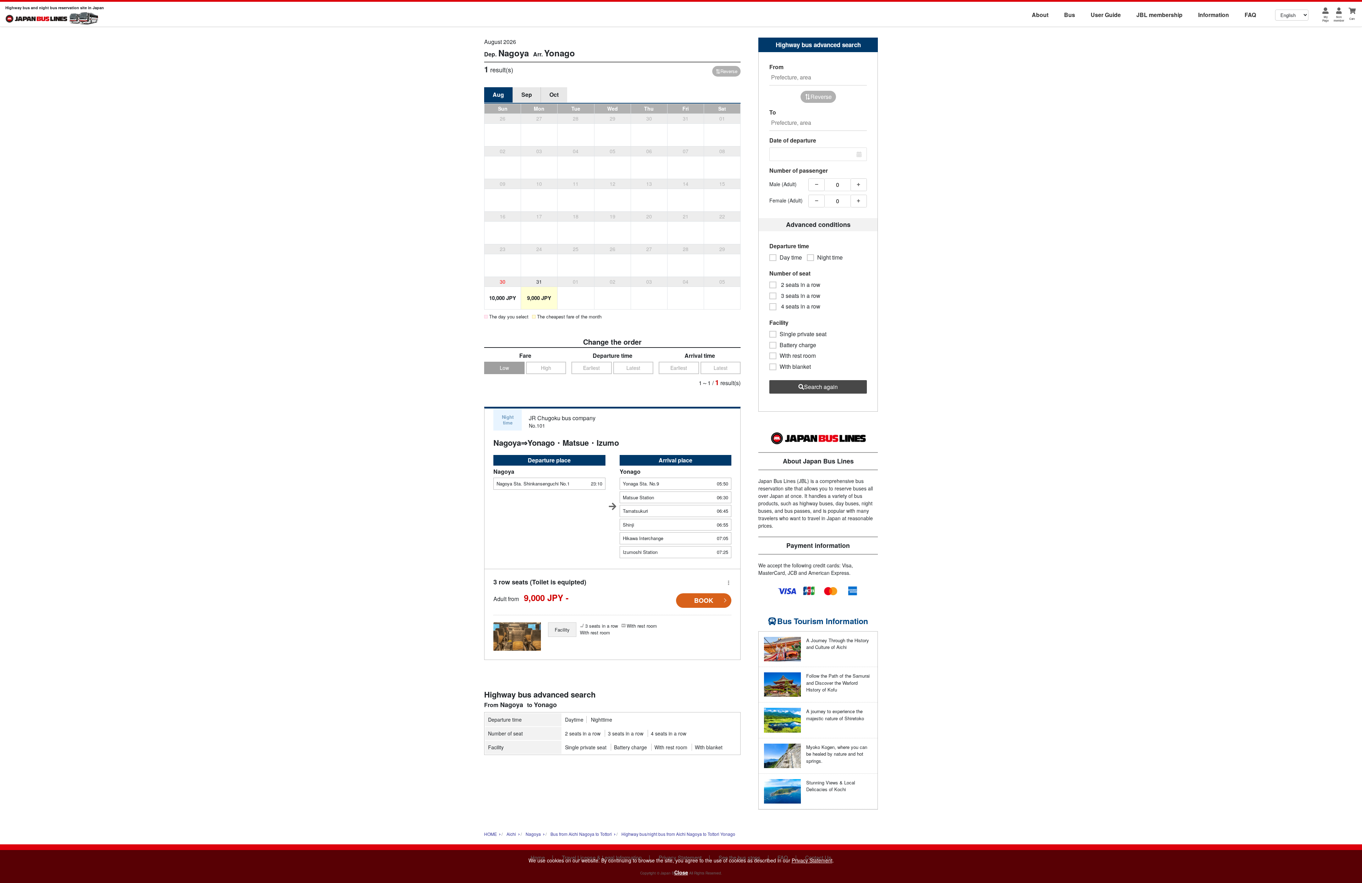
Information (1213, 15)
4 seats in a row (668, 733)
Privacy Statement (812, 860)
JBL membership (1159, 15)
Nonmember (1339, 18)
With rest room (670, 747)
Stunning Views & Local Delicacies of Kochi (830, 786)
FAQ (1250, 15)
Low (504, 367)
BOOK (703, 600)
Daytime (574, 719)
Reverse (728, 71)
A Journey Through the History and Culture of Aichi (837, 644)
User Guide (1106, 15)
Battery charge (630, 747)
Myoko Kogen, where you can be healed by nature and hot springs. (836, 754)
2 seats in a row (582, 733)
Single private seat (586, 747)
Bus (1069, 15)
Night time (830, 257)
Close (681, 872)
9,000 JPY (539, 298)
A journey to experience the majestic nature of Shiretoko (835, 715)
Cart (1352, 19)
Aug (498, 94)
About (1040, 15)
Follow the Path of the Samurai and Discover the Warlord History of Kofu (838, 682)
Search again (821, 387)
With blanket (708, 747)
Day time (791, 257)
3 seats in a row (625, 733)
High (546, 367)
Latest (633, 367)
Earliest (591, 367)
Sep (526, 94)
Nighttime (601, 719)
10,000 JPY (502, 298)
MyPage (1325, 18)
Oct (554, 94)
